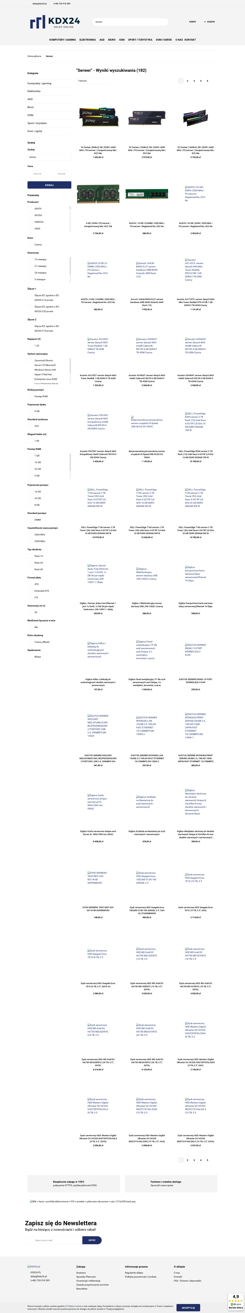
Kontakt (178, 1276)
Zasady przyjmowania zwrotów (92, 1284)
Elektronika (34, 91)
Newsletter (82, 1288)
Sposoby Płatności (86, 1276)
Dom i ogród (35, 131)
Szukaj (49, 185)
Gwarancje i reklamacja (88, 1280)
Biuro (31, 107)
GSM (30, 115)
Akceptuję (188, 1308)
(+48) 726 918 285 (40, 1280)
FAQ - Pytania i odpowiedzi (187, 1280)
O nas (177, 1272)
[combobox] (93, 80)
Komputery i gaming (39, 83)
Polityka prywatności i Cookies (140, 1276)
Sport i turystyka (37, 123)
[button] (98, 1267)
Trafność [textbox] (82, 81)
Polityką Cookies (74, 1306)
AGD (30, 99)
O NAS (179, 39)
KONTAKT (190, 39)
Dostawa (81, 1272)
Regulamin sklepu (134, 1272)
